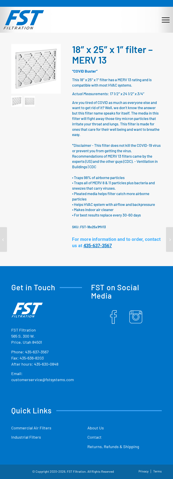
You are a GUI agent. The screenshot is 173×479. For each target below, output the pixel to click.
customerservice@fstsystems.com (42, 379)
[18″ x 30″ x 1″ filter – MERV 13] (169, 239)
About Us (95, 427)
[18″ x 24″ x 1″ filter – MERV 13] (3, 239)
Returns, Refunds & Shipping (113, 446)
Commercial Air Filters (31, 427)
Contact (94, 437)
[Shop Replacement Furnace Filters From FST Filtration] (23, 20)
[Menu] (163, 20)
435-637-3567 (37, 351)
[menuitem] (163, 20)
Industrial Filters (26, 437)
